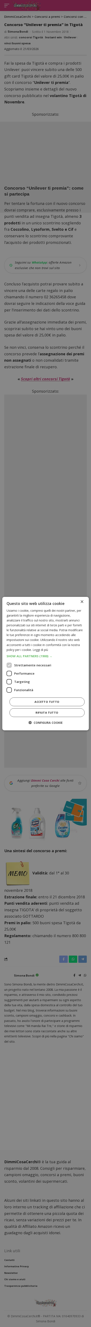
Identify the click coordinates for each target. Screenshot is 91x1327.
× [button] (81, 601)
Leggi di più (40, 650)
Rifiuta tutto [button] (47, 712)
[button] (46, 656)
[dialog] (45, 663)
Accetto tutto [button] (46, 702)
